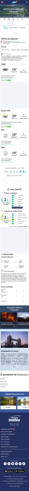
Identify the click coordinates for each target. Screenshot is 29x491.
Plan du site (22, 476)
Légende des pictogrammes (9, 447)
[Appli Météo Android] (20, 471)
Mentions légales (8, 476)
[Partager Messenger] (20, 172)
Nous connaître (5, 439)
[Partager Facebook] (14, 172)
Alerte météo (5, 437)
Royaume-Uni (6, 5)
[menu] (2, 2)
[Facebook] (5, 463)
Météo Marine (5, 454)
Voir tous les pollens (17, 207)
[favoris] (26, 10)
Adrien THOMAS (15, 41)
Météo (1, 5)
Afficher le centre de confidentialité (15, 483)
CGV (17, 476)
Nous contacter (5, 444)
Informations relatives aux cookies (15, 478)
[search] (27, 2)
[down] (14, 366)
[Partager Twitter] (17, 172)
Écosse (10, 5)
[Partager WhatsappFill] (24, 172)
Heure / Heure (14, 27)
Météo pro (4, 456)
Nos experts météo (6, 431)
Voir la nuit (23, 64)
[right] (27, 21)
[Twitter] (8, 463)
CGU (14, 476)
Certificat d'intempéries (8, 434)
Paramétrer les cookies (22, 481)
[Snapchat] (12, 463)
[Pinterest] (20, 463)
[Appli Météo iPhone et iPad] (9, 471)
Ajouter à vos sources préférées (15, 175)
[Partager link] (11, 172)
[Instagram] (16, 463)
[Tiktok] (23, 463)
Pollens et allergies (10, 193)
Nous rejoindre (5, 442)
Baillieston (14, 5)
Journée (6, 27)
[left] (1, 21)
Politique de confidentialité (9, 481)
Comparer (22, 27)
